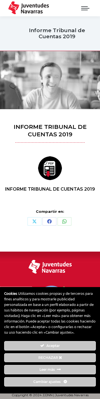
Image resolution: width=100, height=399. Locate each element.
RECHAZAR (48, 357)
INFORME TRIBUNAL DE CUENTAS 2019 (50, 189)
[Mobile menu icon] (85, 8)
